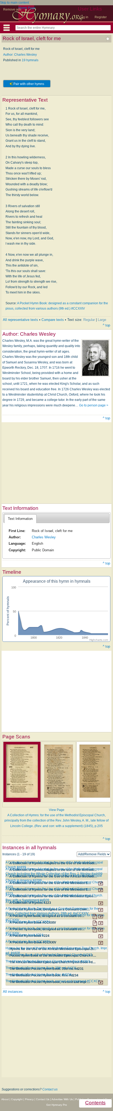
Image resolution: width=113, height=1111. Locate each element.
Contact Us (42, 1099)
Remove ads (12, 9)
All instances (13, 992)
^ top (106, 325)
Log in (83, 17)
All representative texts (20, 320)
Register (101, 17)
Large (102, 320)
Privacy (29, 1099)
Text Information (20, 519)
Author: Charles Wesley (20, 54)
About (5, 1099)
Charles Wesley (44, 537)
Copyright (17, 1099)
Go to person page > (93, 405)
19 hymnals (30, 60)
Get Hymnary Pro (56, 1104)
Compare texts (53, 320)
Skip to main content (14, 2)
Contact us (50, 1089)
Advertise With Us (62, 1099)
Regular (89, 320)
